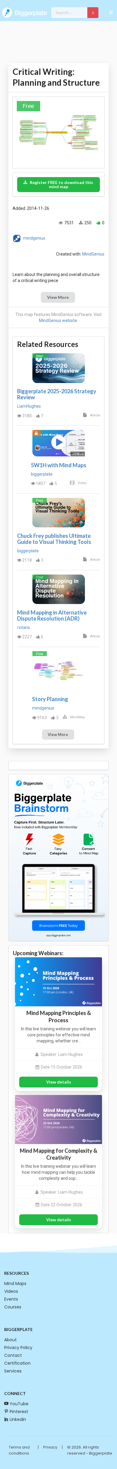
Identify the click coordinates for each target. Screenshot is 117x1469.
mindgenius (34, 237)
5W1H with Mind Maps (58, 465)
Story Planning (50, 699)
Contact (13, 1355)
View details (58, 1081)
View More (58, 297)
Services (13, 1371)
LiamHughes (29, 406)
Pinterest (18, 1412)
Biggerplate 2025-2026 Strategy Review (56, 394)
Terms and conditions (19, 1450)
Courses (12, 1307)
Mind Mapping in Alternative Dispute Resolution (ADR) (52, 615)
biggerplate (41, 474)
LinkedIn (17, 1419)
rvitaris (23, 627)
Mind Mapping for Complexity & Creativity (58, 1154)
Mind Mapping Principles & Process (58, 1016)
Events (11, 1299)
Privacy (50, 1447)
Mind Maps (15, 1283)
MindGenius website (58, 320)
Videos (11, 1291)
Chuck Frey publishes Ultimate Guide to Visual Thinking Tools (54, 538)
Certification (17, 1363)
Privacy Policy (18, 1348)
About (10, 1340)
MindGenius (93, 254)
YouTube (19, 1404)
